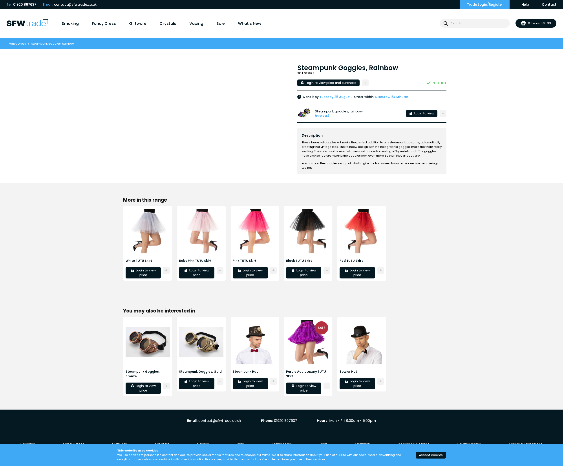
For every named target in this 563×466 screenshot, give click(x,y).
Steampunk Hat (245, 371)
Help (525, 4)
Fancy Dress (104, 23)
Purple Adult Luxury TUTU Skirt (306, 373)
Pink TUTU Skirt (244, 260)
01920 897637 (24, 4)
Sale (220, 23)
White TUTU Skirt (139, 260)
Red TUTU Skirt (351, 260)
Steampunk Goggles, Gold (200, 371)
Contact (549, 4)
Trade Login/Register (485, 4)
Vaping (196, 23)
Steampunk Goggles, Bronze (143, 373)
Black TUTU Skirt (299, 260)
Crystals (168, 23)
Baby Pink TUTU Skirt (195, 260)
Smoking (70, 23)
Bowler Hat (348, 371)
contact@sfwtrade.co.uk (75, 4)
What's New (249, 23)
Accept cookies (431, 455)
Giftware (137, 23)
